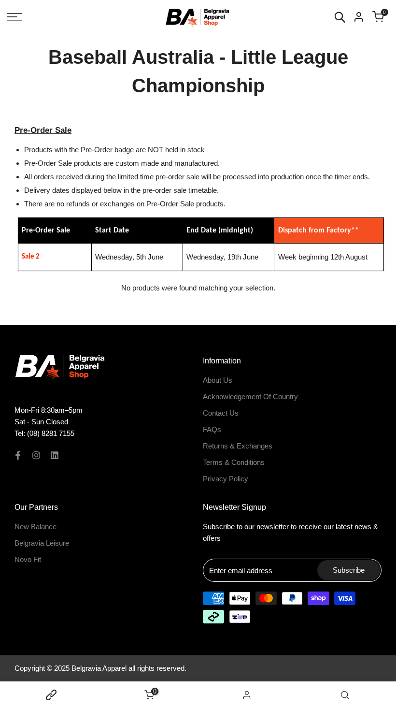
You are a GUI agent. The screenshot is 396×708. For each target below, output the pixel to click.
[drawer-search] (340, 17)
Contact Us (221, 413)
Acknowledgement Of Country (250, 396)
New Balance (35, 526)
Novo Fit (27, 559)
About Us (217, 380)
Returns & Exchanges (237, 446)
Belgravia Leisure (41, 543)
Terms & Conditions (234, 462)
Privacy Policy (225, 479)
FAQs (212, 429)
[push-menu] (14, 17)
